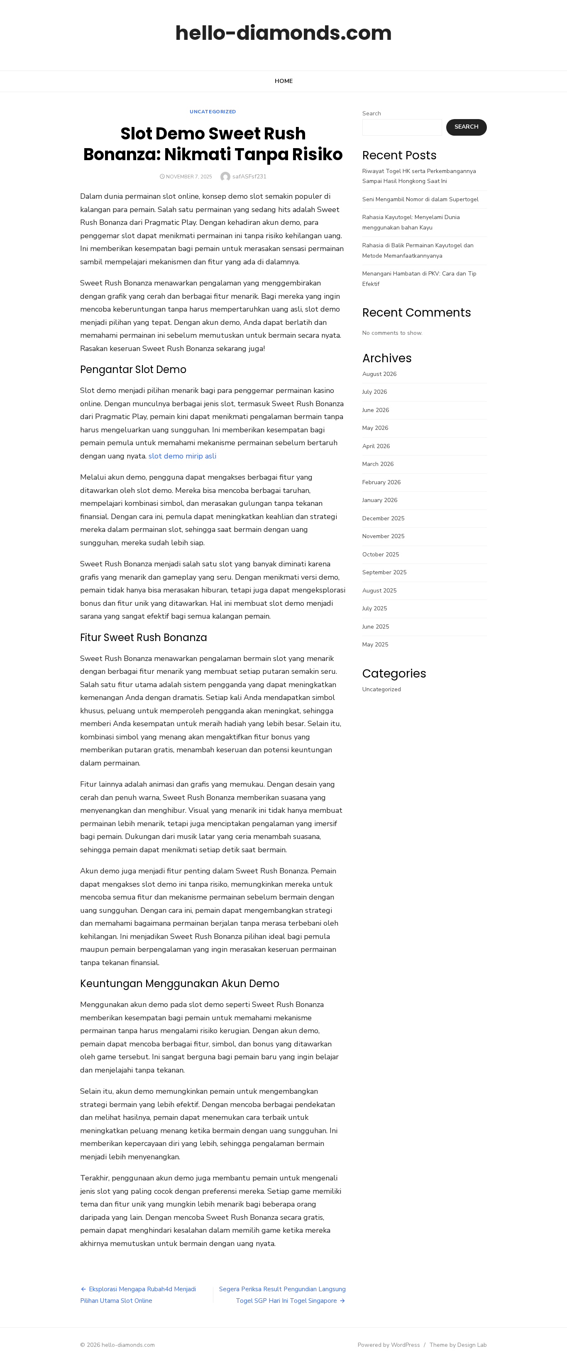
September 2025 (384, 572)
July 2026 (374, 392)
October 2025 (380, 554)
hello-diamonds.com (283, 33)
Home (284, 81)
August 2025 (379, 591)
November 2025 (383, 536)
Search (371, 113)
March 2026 (377, 464)
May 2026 (375, 428)
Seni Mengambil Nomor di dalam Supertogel (420, 199)
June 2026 (375, 410)
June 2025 (375, 627)
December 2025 (383, 518)
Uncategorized (213, 111)
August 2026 (379, 374)
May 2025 (375, 645)
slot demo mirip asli (182, 456)
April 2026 (376, 446)
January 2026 (379, 500)
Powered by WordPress (389, 1345)
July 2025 (374, 608)
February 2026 (381, 482)
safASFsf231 (249, 176)
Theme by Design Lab (458, 1345)
